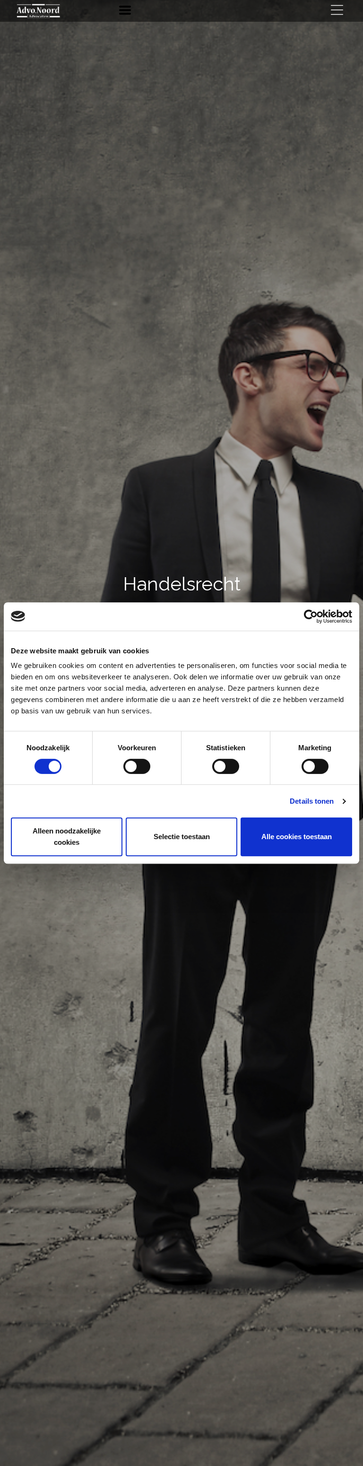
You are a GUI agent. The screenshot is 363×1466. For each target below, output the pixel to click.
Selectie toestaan (182, 837)
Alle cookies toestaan (296, 837)
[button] (125, 10)
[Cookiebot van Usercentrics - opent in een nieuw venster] (310, 616)
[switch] (136, 768)
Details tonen (312, 801)
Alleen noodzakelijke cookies (67, 836)
